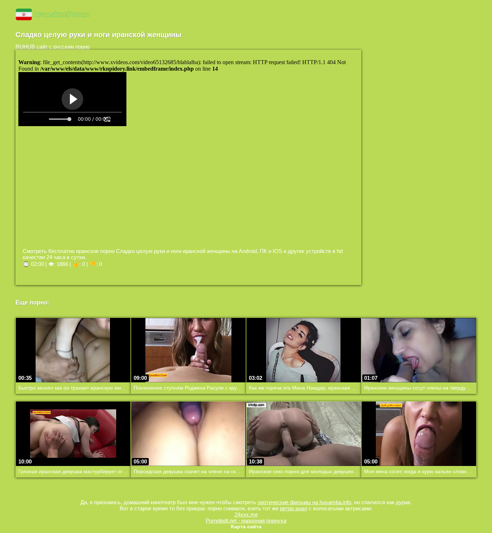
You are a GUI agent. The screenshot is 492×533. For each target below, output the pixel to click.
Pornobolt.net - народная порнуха (246, 521)
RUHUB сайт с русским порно (52, 47)
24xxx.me (246, 514)
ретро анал (293, 508)
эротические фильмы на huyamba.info (304, 502)
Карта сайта (246, 526)
